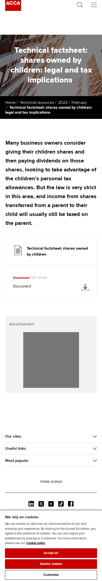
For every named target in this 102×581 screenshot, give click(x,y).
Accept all (51, 553)
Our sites (13, 436)
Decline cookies (51, 564)
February (79, 102)
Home (10, 102)
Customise (51, 575)
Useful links (15, 448)
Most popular (17, 460)
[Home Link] (51, 481)
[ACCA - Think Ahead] (13, 9)
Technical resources (37, 102)
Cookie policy (35, 543)
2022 (62, 102)
